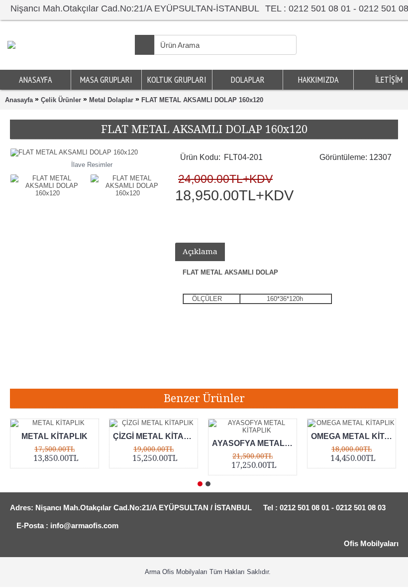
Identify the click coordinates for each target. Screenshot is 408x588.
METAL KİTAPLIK (54, 436)
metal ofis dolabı (259, 373)
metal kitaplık (147, 373)
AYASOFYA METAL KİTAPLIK (254, 443)
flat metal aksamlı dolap (83, 373)
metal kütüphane (201, 373)
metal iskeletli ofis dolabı (328, 373)
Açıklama (200, 251)
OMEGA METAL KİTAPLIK (353, 436)
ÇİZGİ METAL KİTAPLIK (155, 436)
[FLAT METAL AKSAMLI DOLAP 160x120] (50, 183)
